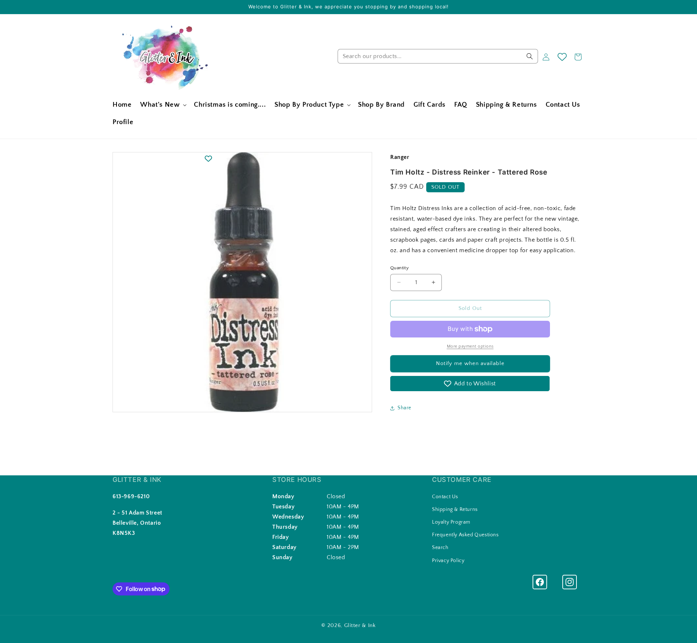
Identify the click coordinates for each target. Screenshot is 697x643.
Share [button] (404, 408)
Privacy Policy (448, 560)
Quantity (399, 267)
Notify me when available (470, 363)
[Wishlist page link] (562, 56)
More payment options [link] (470, 346)
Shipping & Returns (455, 509)
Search (440, 547)
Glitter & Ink (360, 625)
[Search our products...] (530, 56)
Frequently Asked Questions (465, 535)
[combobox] (438, 56)
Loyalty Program (451, 522)
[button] (162, 105)
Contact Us (445, 496)
